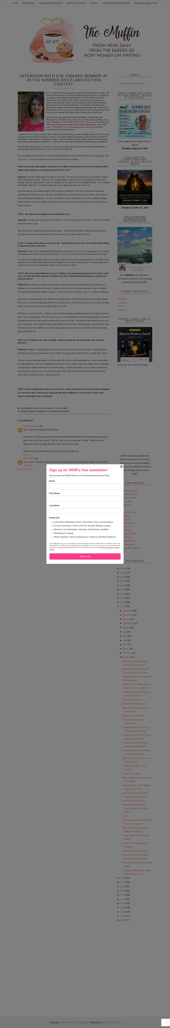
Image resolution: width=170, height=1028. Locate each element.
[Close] (121, 466)
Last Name (54, 505)
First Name (54, 493)
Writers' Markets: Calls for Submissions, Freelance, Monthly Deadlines (85, 536)
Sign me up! (85, 556)
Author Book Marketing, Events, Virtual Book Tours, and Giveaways (83, 521)
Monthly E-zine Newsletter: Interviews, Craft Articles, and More (81, 529)
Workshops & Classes (63, 533)
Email (52, 481)
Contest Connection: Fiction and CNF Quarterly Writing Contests (82, 525)
